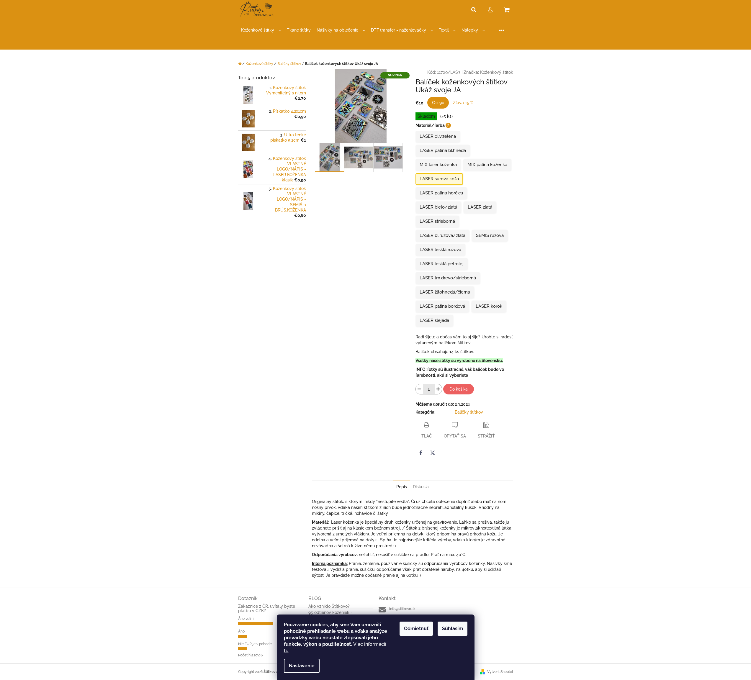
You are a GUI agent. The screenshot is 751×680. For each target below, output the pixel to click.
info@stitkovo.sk (402, 609)
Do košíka (458, 389)
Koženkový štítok (496, 72)
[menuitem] (261, 30)
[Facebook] (420, 453)
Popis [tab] (401, 486)
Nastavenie (302, 665)
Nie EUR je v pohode (255, 644)
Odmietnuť (416, 628)
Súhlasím (452, 628)
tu (286, 650)
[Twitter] (432, 453)
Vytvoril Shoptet (500, 672)
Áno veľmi (246, 619)
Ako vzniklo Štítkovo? (329, 606)
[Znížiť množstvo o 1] (419, 389)
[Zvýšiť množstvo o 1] (438, 389)
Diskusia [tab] (421, 486)
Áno (241, 631)
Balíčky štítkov (469, 412)
